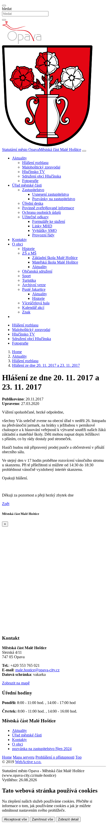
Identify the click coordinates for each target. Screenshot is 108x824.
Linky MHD (42, 226)
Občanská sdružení (37, 271)
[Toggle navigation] (84, 151)
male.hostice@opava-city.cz (37, 670)
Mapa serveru (23, 757)
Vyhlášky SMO (44, 230)
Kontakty (19, 239)
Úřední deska (32, 203)
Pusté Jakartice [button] (33, 289)
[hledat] (4, 5)
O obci (17, 744)
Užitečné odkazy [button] (35, 217)
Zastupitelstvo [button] (33, 190)
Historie (28, 248)
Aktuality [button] (19, 158)
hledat (7, 9)
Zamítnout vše (42, 819)
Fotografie (30, 181)
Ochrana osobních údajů (41, 212)
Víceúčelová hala (35, 303)
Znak (26, 312)
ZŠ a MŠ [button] (29, 253)
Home (7, 757)
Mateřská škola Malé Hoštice (55, 262)
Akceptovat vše (15, 819)
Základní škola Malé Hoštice (55, 258)
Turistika (29, 280)
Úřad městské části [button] (27, 185)
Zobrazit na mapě (16, 683)
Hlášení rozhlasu (35, 162)
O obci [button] (17, 244)
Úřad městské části (27, 735)
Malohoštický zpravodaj (41, 167)
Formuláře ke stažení (48, 221)
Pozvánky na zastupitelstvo (53, 199)
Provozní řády (43, 235)
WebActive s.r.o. (28, 762)
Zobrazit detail (68, 819)
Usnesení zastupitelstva (50, 194)
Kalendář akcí (33, 307)
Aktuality (39, 267)
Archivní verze (34, 285)
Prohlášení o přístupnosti (54, 757)
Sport (26, 276)
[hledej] (4, 20)
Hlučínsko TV (33, 172)
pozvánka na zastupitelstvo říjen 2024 (42, 749)
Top (78, 757)
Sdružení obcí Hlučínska (41, 176)
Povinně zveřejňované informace (48, 208)
